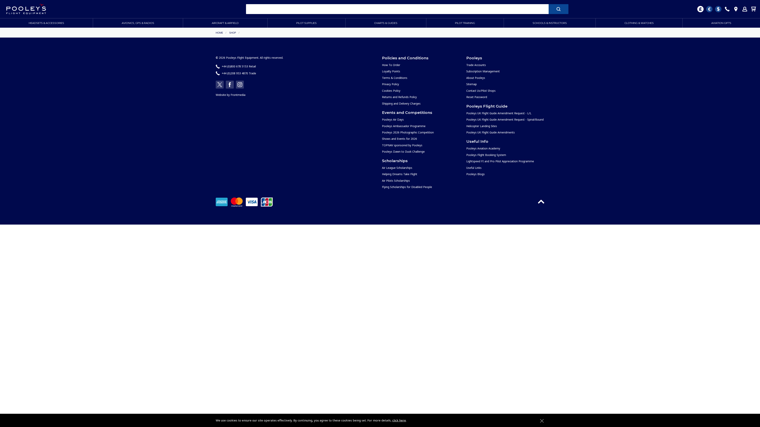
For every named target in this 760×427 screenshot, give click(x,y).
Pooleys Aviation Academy (483, 148)
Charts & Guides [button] (385, 23)
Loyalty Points (391, 71)
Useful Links (474, 168)
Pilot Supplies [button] (306, 23)
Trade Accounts (476, 65)
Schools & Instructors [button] (550, 23)
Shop (232, 32)
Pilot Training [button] (465, 23)
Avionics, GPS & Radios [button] (138, 23)
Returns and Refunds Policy (399, 97)
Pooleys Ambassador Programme (404, 126)
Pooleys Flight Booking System (486, 155)
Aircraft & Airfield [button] (225, 23)
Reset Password (476, 97)
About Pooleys (475, 78)
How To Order (391, 65)
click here (399, 420)
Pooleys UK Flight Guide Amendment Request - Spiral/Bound (505, 119)
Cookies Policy (391, 91)
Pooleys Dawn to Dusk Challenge (403, 151)
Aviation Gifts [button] (721, 23)
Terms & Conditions (394, 78)
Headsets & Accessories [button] (46, 23)
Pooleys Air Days (393, 119)
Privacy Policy (390, 84)
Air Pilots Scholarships (396, 180)
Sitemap (471, 84)
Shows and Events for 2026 (399, 139)
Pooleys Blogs (475, 174)
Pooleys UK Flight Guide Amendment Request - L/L (498, 113)
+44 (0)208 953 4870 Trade (239, 73)
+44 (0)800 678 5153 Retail (239, 66)
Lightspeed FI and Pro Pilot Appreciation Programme (500, 161)
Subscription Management (483, 71)
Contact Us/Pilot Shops (481, 91)
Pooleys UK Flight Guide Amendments (490, 132)
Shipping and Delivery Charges (401, 103)
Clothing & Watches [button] (639, 23)
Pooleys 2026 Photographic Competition (408, 132)
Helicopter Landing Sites (481, 126)
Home (219, 32)
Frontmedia (238, 95)
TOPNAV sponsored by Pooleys (402, 145)
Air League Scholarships (397, 168)
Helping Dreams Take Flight (399, 174)
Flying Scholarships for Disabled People (407, 187)
